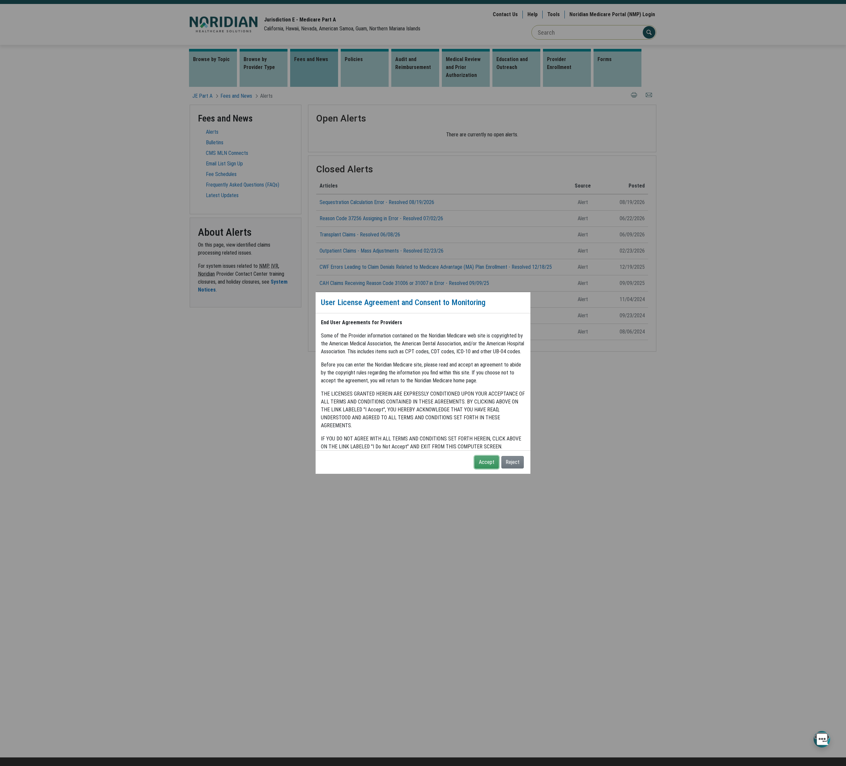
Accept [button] (486, 462)
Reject (512, 462)
